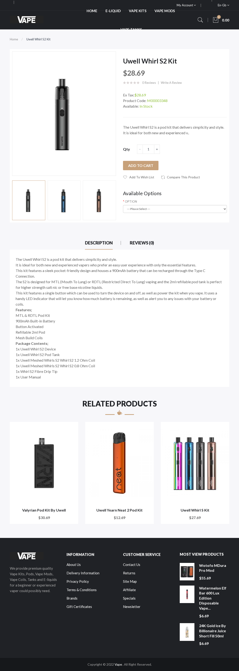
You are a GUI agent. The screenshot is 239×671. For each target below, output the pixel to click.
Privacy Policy (78, 581)
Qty (126, 149)
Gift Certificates (79, 606)
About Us (74, 564)
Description (99, 242)
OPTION (131, 201)
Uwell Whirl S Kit (195, 510)
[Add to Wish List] (71, 428)
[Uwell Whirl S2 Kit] (28, 200)
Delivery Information (83, 573)
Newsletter (132, 606)
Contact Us (131, 564)
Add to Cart (140, 165)
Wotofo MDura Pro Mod (212, 568)
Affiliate (129, 590)
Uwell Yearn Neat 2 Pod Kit (119, 510)
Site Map (130, 581)
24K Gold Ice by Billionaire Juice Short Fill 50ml (212, 630)
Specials (129, 598)
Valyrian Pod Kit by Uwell (44, 510)
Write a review (171, 82)
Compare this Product (183, 177)
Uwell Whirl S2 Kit (38, 39)
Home (14, 39)
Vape (118, 664)
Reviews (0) (142, 242)
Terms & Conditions (82, 590)
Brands (72, 598)
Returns (129, 573)
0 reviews (149, 82)
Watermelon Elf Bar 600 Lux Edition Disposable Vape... (212, 598)
